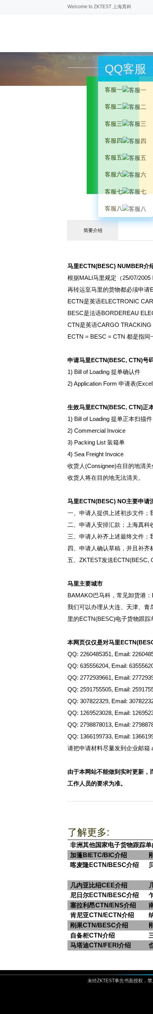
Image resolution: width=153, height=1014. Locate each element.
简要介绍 (93, 230)
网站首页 (76, 57)
